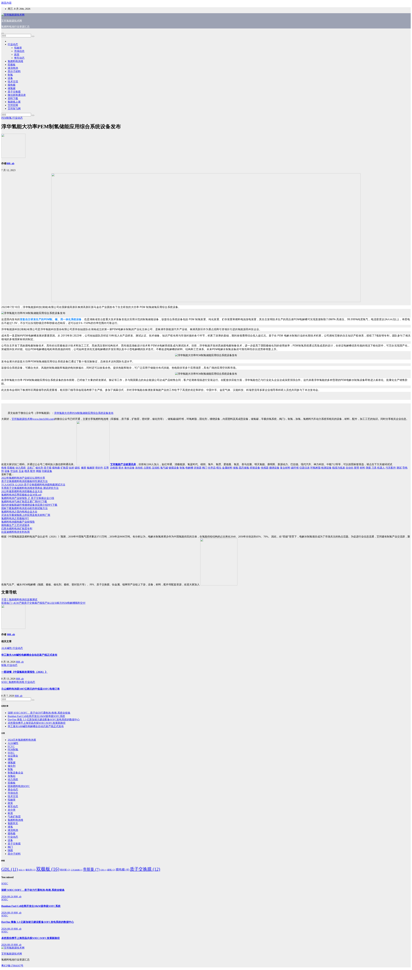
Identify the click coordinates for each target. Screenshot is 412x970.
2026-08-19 (7, 912)
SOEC (5, 682)
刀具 (374, 467)
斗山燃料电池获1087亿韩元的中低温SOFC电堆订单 (30, 688)
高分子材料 (14, 71)
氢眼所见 (13, 823)
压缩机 (156, 467)
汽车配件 (391, 467)
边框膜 (114, 467)
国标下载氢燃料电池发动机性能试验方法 (24, 508)
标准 (10, 813)
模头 (218, 467)
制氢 (10, 74)
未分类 (11, 809)
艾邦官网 (13, 105)
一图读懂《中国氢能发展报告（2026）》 (24, 672)
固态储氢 (244, 467)
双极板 (11, 64)
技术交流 (13, 81)
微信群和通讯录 (17, 95)
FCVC (11, 746)
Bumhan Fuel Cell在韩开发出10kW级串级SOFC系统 (36, 716)
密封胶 (65, 869)
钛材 (71, 467)
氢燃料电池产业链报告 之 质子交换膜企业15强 (27, 498)
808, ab (10, 163)
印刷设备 (47, 471)
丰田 (22, 870)
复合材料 (285, 467)
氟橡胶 (91, 467)
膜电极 (11, 85)
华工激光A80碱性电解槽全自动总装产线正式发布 (29, 654)
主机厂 (31, 467)
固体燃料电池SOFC (19, 786)
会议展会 (13, 755)
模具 (27, 471)
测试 (399, 467)
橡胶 (83, 467)
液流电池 (13, 68)
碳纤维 (295, 467)
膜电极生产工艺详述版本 (15, 525)
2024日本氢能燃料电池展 (22, 739)
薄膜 (368, 467)
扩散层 (64, 467)
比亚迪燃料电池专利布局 (15, 532)
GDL (9, 869)
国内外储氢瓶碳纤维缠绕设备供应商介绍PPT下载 (29, 505)
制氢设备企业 (15, 772)
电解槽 (189, 467)
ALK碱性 (7, 648)
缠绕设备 (274, 467)
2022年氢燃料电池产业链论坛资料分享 (23, 477)
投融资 (18, 47)
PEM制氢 (6, 118)
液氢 (10, 826)
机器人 (381, 467)
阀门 (204, 467)
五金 (21, 471)
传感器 (264, 467)
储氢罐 (11, 88)
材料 (362, 467)
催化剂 (39, 467)
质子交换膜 (14, 91)
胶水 (121, 467)
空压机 (14, 471)
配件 (32, 471)
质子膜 (48, 467)
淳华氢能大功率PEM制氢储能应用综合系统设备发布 (83, 413)
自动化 (349, 467)
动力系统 (20, 467)
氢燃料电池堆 (15, 61)
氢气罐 (164, 467)
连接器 (197, 467)
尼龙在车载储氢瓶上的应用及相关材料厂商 (25, 515)
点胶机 (147, 467)
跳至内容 (6, 2)
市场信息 (19, 51)
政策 (16, 54)
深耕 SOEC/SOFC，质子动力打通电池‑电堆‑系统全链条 (39, 712)
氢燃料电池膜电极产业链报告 (18, 521)
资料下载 (13, 98)
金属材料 (227, 467)
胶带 (356, 467)
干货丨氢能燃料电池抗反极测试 (19, 599)
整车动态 (19, 57)
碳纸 (77, 467)
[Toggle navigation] (2, 33)
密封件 (99, 467)
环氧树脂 (315, 467)
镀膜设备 (174, 467)
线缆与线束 (338, 467)
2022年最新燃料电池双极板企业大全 (21, 491)
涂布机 (139, 467)
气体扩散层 (14, 816)
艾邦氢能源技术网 (11, 20)
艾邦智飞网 (14, 108)
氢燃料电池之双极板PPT (15, 518)
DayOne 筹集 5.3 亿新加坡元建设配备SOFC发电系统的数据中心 (44, 719)
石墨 (106, 467)
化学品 (212, 467)
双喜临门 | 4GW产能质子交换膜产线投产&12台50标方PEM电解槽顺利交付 (43, 603)
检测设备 (326, 467)
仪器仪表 (304, 467)
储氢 (235, 467)
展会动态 (13, 789)
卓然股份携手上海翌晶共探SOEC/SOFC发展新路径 (37, 723)
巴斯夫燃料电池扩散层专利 (16, 528)
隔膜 (10, 850)
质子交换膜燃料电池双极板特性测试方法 (24, 481)
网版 (38, 471)
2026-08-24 (7, 896)
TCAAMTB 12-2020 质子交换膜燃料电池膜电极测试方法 (33, 484)
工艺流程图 (76, 870)
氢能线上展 (14, 101)
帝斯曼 (91, 869)
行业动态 (13, 44)
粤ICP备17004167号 (12, 965)
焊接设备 (255, 467)
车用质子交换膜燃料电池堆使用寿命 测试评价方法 (30, 488)
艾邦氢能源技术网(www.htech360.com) (33, 419)
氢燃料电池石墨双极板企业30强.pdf (21, 494)
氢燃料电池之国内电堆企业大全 (19, 511)
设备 (10, 78)
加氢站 (11, 776)
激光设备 (129, 467)
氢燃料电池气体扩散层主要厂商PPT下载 (24, 501)
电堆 (3, 467)
